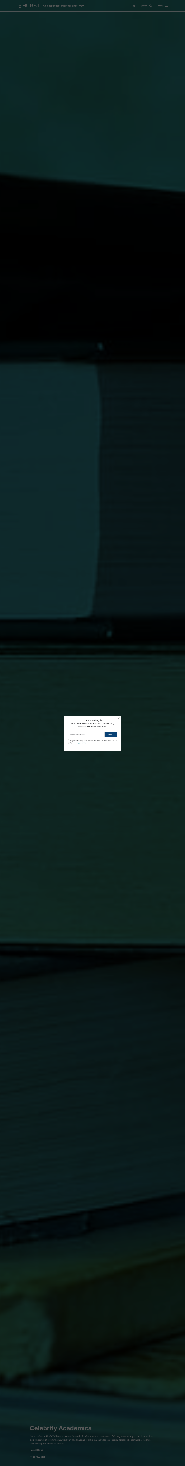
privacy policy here (80, 743)
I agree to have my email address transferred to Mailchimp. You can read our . (92, 742)
